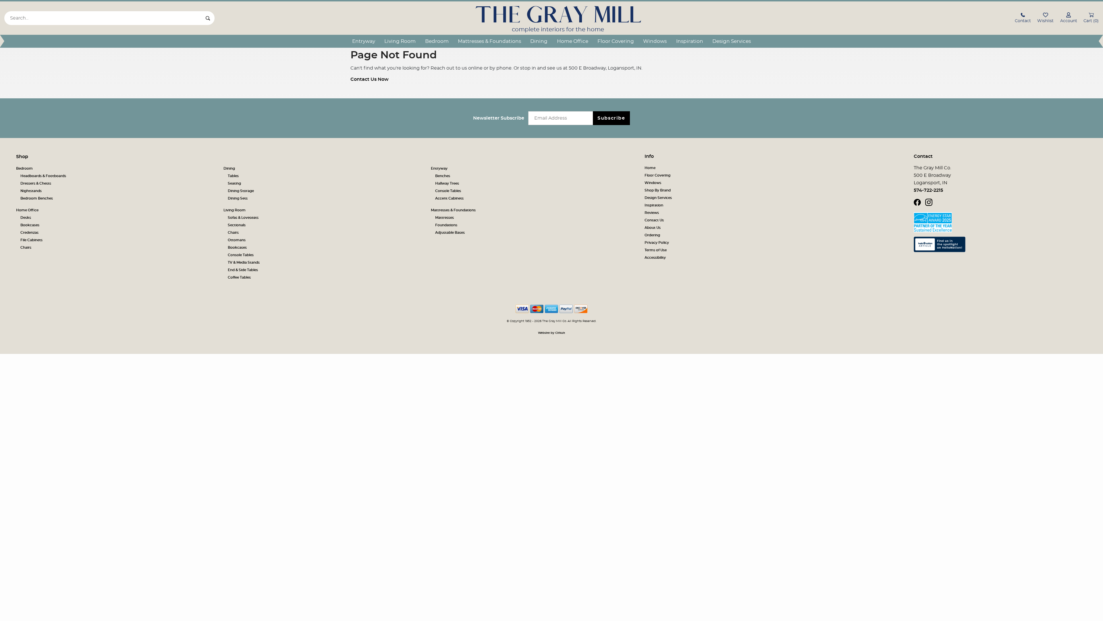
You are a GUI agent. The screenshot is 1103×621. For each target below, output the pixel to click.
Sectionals (237, 225)
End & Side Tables (243, 270)
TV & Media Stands (244, 262)
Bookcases (29, 225)
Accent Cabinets (449, 198)
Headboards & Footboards (43, 176)
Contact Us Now (369, 79)
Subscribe (611, 118)
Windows (655, 41)
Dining (538, 41)
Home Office (572, 41)
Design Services (731, 41)
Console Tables (448, 191)
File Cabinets (31, 240)
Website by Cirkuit (551, 332)
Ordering (652, 235)
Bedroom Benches (36, 198)
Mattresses (444, 217)
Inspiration (689, 41)
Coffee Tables (239, 277)
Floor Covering (615, 41)
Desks (25, 217)
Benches (442, 176)
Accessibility (655, 257)
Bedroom (437, 41)
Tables (233, 176)
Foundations (446, 225)
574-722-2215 (928, 190)
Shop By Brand (658, 190)
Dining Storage (241, 191)
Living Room (400, 41)
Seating (234, 183)
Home (650, 168)
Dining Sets (238, 198)
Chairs (25, 247)
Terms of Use (656, 250)
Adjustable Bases (450, 232)
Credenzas (29, 232)
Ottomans (237, 240)
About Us (653, 227)
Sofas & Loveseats (243, 217)
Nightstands (31, 191)
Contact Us (654, 220)
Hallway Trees (447, 183)
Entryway (363, 41)
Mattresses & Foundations (489, 41)
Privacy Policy (657, 242)
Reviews (652, 212)
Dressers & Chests (35, 183)
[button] (1023, 18)
